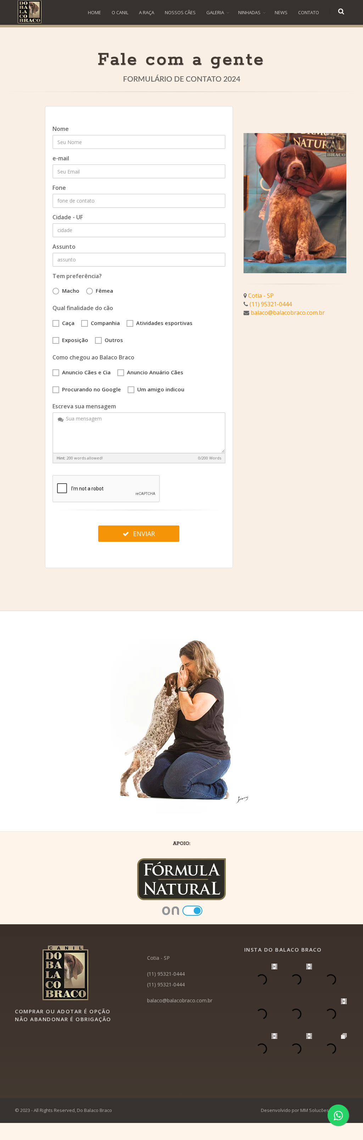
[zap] (338, 1115)
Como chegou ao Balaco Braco (93, 357)
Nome (60, 129)
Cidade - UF (67, 217)
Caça (68, 322)
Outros (114, 339)
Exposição (75, 339)
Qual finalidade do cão (82, 308)
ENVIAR (143, 533)
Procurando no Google (91, 389)
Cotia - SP (261, 295)
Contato (308, 12)
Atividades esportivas (164, 322)
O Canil (120, 12)
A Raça (146, 12)
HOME (94, 12)
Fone (59, 188)
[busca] (341, 11)
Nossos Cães (180, 12)
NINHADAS (249, 12)
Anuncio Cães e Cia (86, 372)
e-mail (60, 158)
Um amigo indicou (160, 389)
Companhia (105, 322)
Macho (70, 290)
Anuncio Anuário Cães (155, 372)
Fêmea (104, 290)
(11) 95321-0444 (271, 304)
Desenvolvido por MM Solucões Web (300, 1110)
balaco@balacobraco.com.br (288, 312)
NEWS (281, 12)
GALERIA (215, 12)
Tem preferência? (77, 276)
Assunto (64, 246)
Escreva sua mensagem (84, 406)
